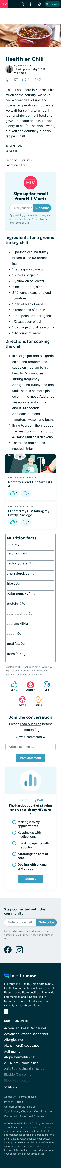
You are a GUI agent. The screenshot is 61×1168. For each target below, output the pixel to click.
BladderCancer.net (18, 1074)
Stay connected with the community (24, 911)
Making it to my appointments (29, 824)
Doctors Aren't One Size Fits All (30, 484)
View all (12, 1087)
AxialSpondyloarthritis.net (24, 1069)
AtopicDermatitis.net (20, 1057)
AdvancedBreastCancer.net (25, 1028)
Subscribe (52, 4)
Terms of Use (21, 222)
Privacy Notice (39, 219)
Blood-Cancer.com (18, 1080)
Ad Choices (36, 1116)
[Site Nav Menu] (14, 4)
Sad (44, 686)
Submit (30, 878)
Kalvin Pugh (24, 65)
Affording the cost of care (33, 856)
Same (37, 701)
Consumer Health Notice (20, 1106)
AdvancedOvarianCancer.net (26, 1034)
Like (12, 686)
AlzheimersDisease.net (21, 1045)
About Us (10, 1096)
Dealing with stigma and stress (32, 866)
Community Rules (15, 1116)
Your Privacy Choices (18, 1111)
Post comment (30, 758)
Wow (21, 701)
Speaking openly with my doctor (33, 845)
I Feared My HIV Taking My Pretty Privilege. (28, 513)
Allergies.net (13, 1040)
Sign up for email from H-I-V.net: (30, 196)
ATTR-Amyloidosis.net (21, 1063)
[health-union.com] (20, 976)
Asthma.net (13, 1051)
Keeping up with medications (29, 834)
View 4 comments (29, 737)
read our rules (30, 724)
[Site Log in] (39, 4)
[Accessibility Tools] (30, 4)
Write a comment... (21, 746)
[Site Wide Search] (22, 4)
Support (29, 686)
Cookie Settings (44, 1111)
